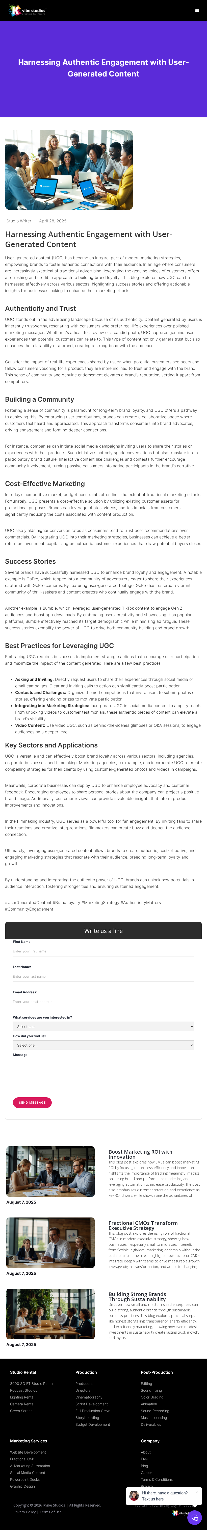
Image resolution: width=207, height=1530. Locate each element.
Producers (83, 1383)
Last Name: (22, 967)
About (146, 1452)
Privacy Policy (24, 1512)
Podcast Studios (23, 1390)
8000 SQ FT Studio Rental (32, 1383)
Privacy (147, 1486)
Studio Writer (19, 220)
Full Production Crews (93, 1411)
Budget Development (92, 1424)
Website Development (28, 1452)
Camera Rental (22, 1404)
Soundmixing (151, 1390)
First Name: (22, 942)
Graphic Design (22, 1486)
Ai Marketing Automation (30, 1466)
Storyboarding (87, 1417)
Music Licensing (154, 1417)
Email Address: (25, 992)
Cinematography (88, 1397)
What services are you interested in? (42, 1017)
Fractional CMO (23, 1459)
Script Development (91, 1404)
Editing (146, 1383)
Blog (144, 1466)
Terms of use (51, 1512)
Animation (149, 1404)
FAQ (144, 1459)
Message (20, 1055)
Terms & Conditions (157, 1479)
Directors (82, 1390)
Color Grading (152, 1397)
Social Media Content (27, 1472)
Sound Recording (155, 1411)
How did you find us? (29, 1036)
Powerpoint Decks (25, 1479)
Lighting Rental (22, 1397)
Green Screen (21, 1411)
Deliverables (151, 1424)
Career (146, 1472)
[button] (197, 10)
